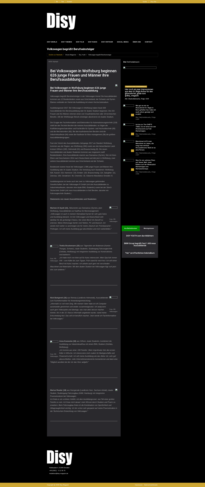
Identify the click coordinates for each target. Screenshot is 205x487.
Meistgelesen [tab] (149, 228)
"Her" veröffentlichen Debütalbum (140, 253)
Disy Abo (153, 1)
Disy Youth (82, 55)
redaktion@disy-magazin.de (58, 473)
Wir (57, 1)
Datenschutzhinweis (150, 485)
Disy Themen (66, 42)
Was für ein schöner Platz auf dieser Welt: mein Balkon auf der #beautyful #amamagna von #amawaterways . (146, 164)
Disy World (52, 42)
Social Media (123, 42)
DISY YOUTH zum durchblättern (140, 236)
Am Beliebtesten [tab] (130, 228)
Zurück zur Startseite (55, 55)
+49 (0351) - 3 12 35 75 (57, 470)
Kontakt (69, 1)
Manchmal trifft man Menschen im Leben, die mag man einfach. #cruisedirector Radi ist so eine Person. (146, 145)
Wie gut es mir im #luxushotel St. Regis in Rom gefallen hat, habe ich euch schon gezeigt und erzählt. (146, 110)
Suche (145, 1)
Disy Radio (92, 42)
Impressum (139, 485)
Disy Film (80, 42)
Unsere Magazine (70, 55)
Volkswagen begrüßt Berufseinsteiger (99, 55)
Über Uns (137, 42)
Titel (62, 1)
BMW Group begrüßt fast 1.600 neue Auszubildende (140, 244)
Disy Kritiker (107, 42)
